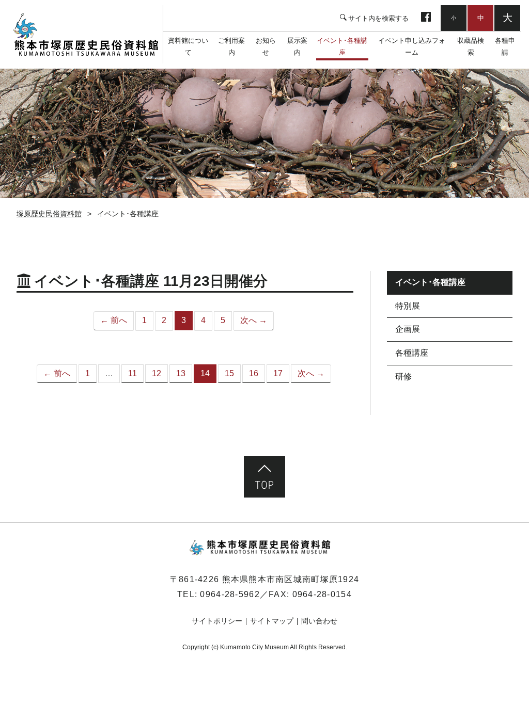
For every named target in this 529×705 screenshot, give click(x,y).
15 (229, 373)
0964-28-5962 (229, 594)
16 (253, 373)
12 (156, 373)
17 (278, 373)
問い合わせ (319, 621)
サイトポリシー (217, 621)
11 (132, 373)
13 (180, 373)
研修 (403, 376)
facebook (425, 18)
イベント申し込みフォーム (411, 46)
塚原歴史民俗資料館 (85, 34)
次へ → (253, 320)
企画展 (407, 329)
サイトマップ (271, 621)
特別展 (407, 305)
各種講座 (411, 352)
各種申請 (505, 46)
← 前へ (113, 320)
